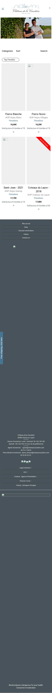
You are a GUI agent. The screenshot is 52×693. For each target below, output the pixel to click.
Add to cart (13, 132)
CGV (25, 472)
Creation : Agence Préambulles (25, 476)
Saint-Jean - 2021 (13, 187)
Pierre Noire (38, 114)
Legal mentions (25, 468)
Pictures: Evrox (25, 481)
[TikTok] (11, 244)
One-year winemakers (26, 231)
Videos (26, 234)
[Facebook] (3, 244)
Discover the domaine (37, 33)
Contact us (26, 238)
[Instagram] (7, 244)
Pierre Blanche (13, 114)
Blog (26, 227)
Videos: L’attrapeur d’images (26, 485)
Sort (18, 51)
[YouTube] (15, 244)
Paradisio (9, 60)
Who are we (26, 224)
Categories (7, 51)
